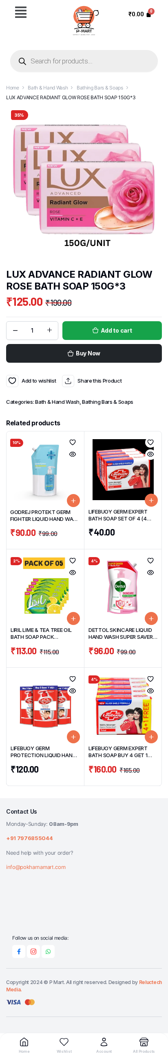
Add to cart (116, 330)
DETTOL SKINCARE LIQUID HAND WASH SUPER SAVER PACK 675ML (120, 637)
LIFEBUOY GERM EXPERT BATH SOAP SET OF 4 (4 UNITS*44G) (118, 518)
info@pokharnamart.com (35, 867)
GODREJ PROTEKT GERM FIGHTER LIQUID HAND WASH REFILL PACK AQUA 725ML (45, 519)
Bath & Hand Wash (48, 88)
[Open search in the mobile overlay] (84, 61)
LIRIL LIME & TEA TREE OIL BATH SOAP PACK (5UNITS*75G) (41, 637)
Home (12, 88)
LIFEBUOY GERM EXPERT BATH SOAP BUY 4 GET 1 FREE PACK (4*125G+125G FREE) (120, 758)
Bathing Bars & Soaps (100, 88)
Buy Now (88, 353)
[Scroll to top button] (155, 1019)
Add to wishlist (12, 381)
